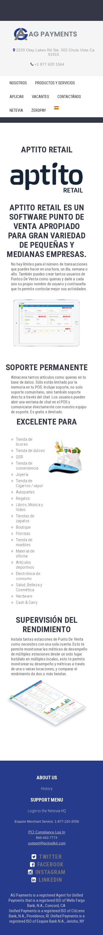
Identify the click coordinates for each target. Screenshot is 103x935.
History (46, 788)
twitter (50, 856)
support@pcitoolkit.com (47, 843)
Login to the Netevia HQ (47, 810)
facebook (50, 864)
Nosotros (18, 83)
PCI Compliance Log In (46, 832)
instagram (50, 872)
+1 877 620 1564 (49, 64)
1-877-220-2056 (67, 822)
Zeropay (38, 110)
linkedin (50, 880)
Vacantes (40, 96)
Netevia (16, 110)
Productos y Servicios (55, 83)
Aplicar (17, 96)
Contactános (69, 96)
